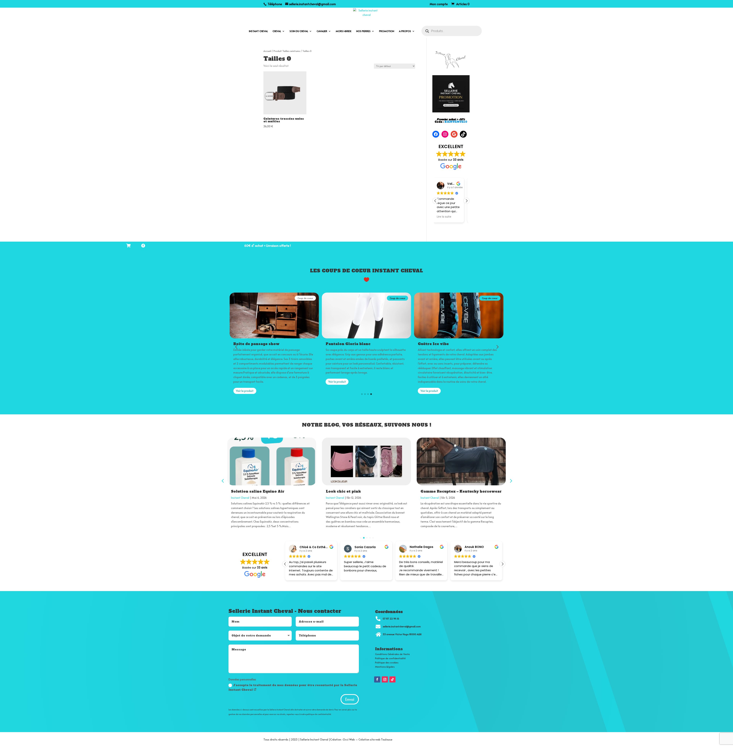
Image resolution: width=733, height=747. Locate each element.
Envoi (349, 699)
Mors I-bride (343, 31)
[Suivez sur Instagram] (385, 679)
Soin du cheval (299, 31)
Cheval (277, 31)
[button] (466, 201)
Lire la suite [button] (446, 217)
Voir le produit (244, 381)
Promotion (386, 31)
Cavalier (322, 31)
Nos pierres (363, 31)
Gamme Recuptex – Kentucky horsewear (461, 491)
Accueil (267, 51)
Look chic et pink (343, 491)
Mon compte (439, 4)
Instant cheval (258, 31)
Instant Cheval (240, 497)
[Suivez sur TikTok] (392, 679)
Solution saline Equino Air (257, 491)
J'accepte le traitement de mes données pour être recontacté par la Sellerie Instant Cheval (292, 687)
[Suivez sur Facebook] (377, 679)
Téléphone (274, 4)
